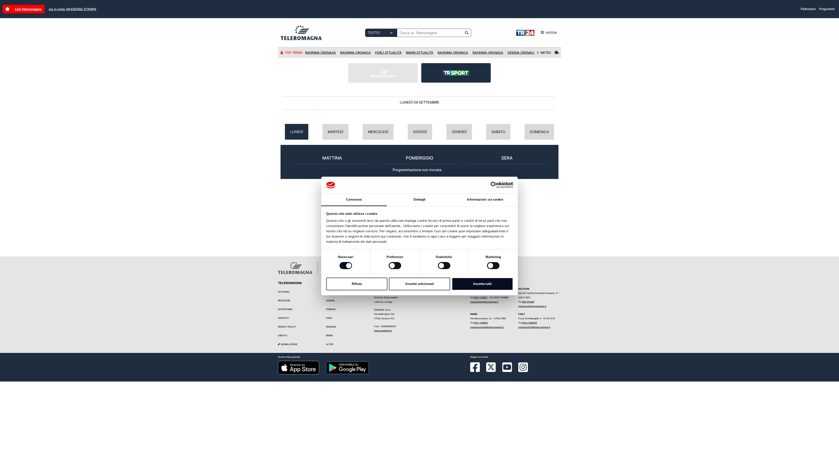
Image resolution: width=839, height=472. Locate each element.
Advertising (285, 309)
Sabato (498, 132)
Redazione (284, 300)
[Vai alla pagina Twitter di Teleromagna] (491, 367)
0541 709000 (481, 322)
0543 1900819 (529, 322)
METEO (545, 52)
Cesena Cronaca (522, 52)
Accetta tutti (482, 284)
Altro (329, 344)
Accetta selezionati (419, 284)
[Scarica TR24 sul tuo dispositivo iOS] (298, 367)
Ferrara (331, 309)
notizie (551, 32)
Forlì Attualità (388, 52)
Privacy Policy (287, 326)
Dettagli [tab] (420, 199)
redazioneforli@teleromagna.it (534, 327)
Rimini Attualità (419, 52)
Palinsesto (808, 9)
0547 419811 (480, 297)
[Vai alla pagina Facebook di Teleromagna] (477, 370)
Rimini (329, 335)
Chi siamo (283, 291)
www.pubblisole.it (383, 330)
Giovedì (420, 132)
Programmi (827, 9)
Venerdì (459, 132)
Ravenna (331, 326)
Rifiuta (357, 284)
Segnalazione (288, 344)
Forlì (329, 318)
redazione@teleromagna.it (484, 301)
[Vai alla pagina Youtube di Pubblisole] (507, 370)
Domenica (539, 132)
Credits (282, 335)
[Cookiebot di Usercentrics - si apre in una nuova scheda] (494, 185)
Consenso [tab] (354, 199)
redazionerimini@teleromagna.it (487, 327)
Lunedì (296, 132)
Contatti (283, 318)
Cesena (330, 300)
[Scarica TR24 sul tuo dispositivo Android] (347, 367)
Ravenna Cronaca (320, 52)
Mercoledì (378, 132)
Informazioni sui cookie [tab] (485, 199)
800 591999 (528, 301)
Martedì (335, 132)
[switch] (395, 265)
